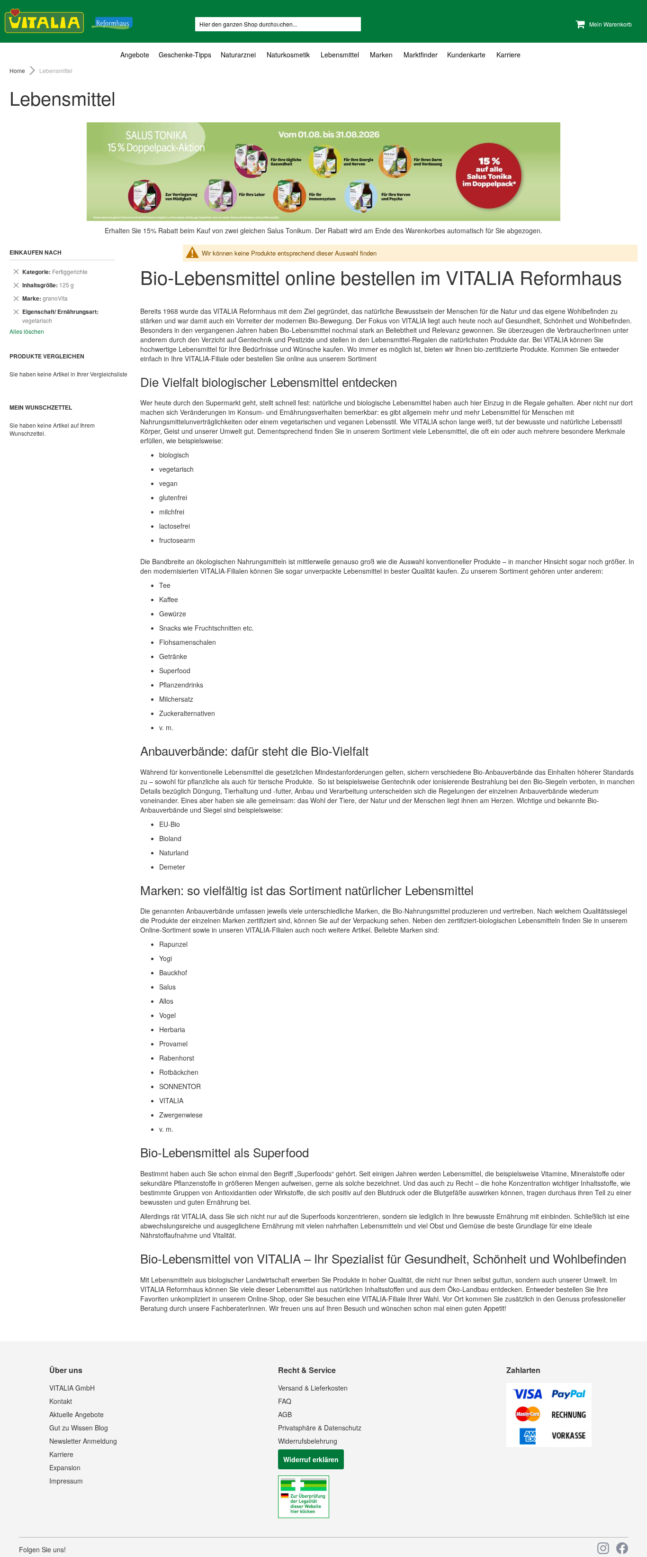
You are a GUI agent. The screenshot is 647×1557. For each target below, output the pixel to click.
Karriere (61, 1454)
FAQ (284, 1401)
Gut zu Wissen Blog (78, 1427)
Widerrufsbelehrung (307, 1441)
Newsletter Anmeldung (83, 1441)
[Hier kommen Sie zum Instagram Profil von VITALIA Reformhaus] (603, 1548)
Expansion (65, 1467)
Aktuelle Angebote (76, 1414)
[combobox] (278, 24)
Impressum (66, 1480)
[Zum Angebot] (323, 171)
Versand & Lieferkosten (313, 1387)
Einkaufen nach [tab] (35, 252)
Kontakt (60, 1401)
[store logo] (69, 19)
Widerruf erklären (311, 1459)
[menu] (323, 54)
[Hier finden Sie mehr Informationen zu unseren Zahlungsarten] (549, 1444)
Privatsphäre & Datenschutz (319, 1427)
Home (18, 70)
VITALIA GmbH (72, 1387)
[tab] (323, 54)
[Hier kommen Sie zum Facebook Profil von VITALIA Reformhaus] (622, 1548)
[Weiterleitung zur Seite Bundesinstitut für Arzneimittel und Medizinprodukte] (303, 1515)
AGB (285, 1414)
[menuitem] (137, 54)
